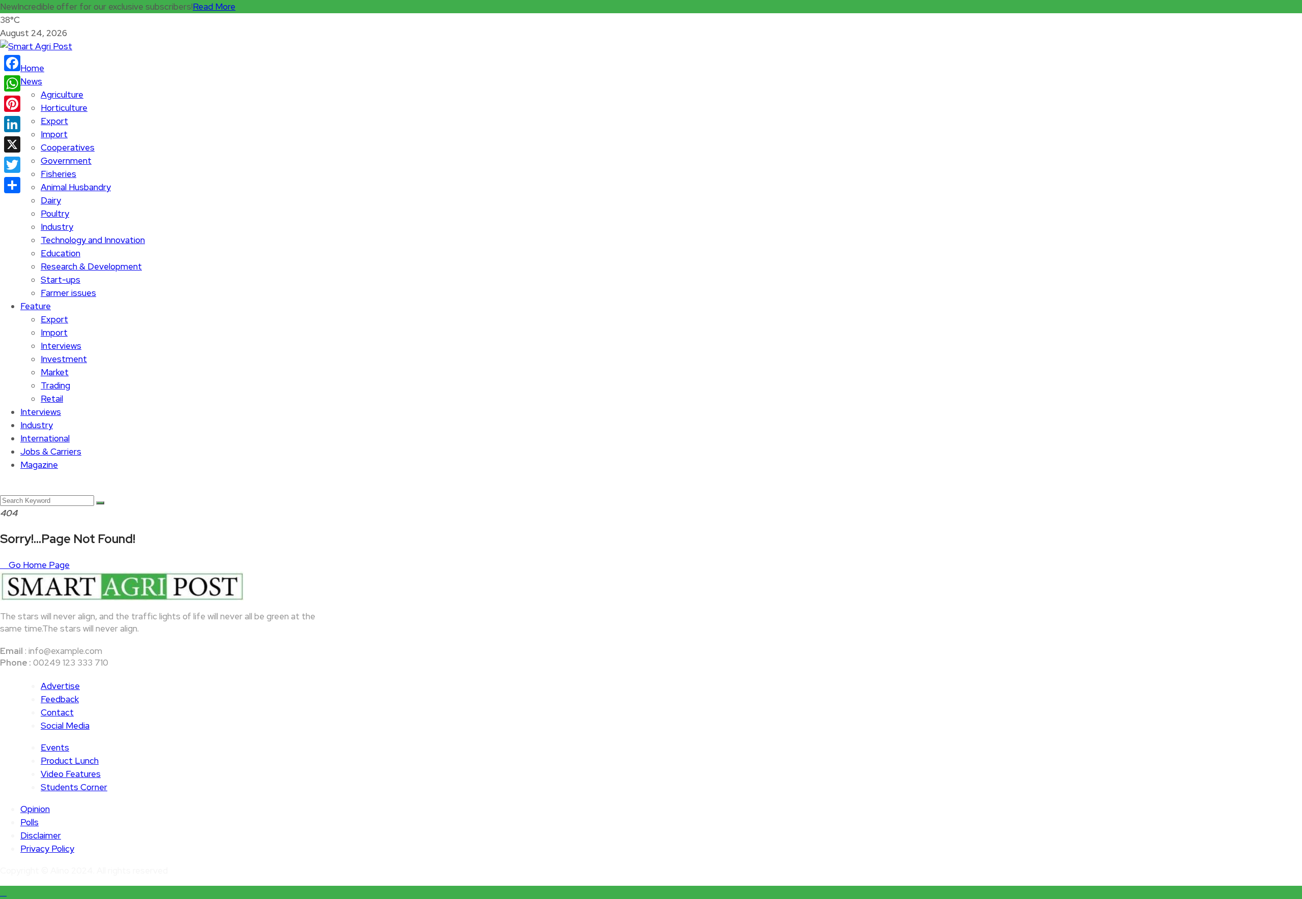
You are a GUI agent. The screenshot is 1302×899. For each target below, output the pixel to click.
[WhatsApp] (12, 83)
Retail (52, 398)
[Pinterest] (12, 104)
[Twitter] (12, 165)
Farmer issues (68, 292)
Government (66, 160)
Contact (57, 712)
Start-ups (60, 279)
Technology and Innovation (93, 240)
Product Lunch (70, 760)
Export (54, 121)
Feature (35, 306)
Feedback (60, 699)
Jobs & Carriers (50, 451)
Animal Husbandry (76, 187)
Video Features (71, 774)
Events (55, 747)
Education (60, 253)
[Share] (12, 185)
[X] (12, 144)
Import (54, 134)
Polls (29, 822)
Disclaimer (40, 835)
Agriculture (62, 94)
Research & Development (91, 266)
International (45, 438)
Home (32, 68)
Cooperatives (68, 147)
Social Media (65, 725)
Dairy (51, 200)
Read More (214, 6)
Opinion (35, 809)
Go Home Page (38, 565)
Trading (55, 385)
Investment (64, 359)
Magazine (39, 464)
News (31, 81)
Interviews (61, 345)
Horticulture (64, 107)
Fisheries (58, 173)
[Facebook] (12, 63)
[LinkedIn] (12, 124)
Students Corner (74, 787)
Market (55, 372)
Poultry (55, 213)
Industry (57, 226)
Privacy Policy (47, 848)
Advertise (60, 686)
